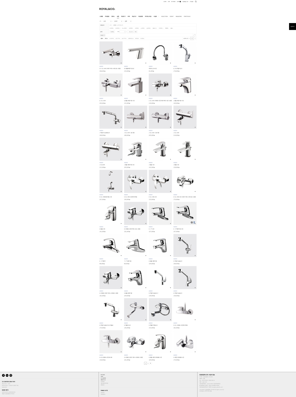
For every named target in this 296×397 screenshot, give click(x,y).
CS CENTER (5, 381)
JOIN (169, 1)
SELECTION (164, 16)
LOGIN (164, 1)
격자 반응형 (192, 38)
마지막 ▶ (150, 363)
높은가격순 (124, 38)
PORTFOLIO (187, 16)
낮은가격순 (118, 38)
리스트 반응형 (195, 38)
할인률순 (142, 38)
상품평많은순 (131, 38)
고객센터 (191, 1)
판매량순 (137, 38)
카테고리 (102, 25)
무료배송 (112, 31)
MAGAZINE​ (179, 16)
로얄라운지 (103, 394)
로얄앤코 (102, 392)
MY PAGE (173, 1)
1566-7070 (12, 381)
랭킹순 (106, 38)
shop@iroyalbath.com (217, 387)
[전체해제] (194, 35)
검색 (196, 1)
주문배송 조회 (185, 1)
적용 (135, 31)
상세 (101, 31)
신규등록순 (111, 38)
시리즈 (102, 35)
